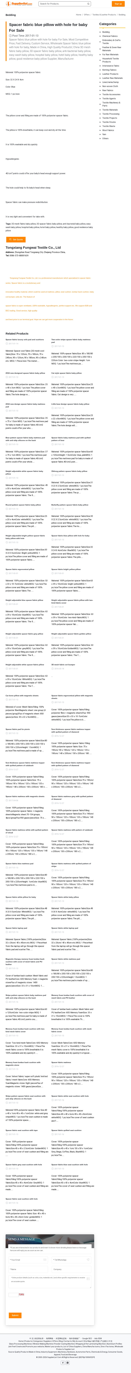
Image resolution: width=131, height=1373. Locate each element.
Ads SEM (98, 1338)
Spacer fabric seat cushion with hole (22, 1199)
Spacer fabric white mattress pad (65, 959)
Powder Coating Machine (64, 1344)
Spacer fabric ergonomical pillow (20, 569)
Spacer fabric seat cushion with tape (22, 1130)
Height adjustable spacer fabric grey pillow (24, 634)
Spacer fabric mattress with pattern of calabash (72, 830)
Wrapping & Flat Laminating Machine (91, 1344)
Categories (37, 1341)
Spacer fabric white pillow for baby (21, 897)
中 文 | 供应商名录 (36, 1338)
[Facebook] (63, 1363)
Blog (61, 1341)
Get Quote (18, 239)
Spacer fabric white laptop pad (64, 928)
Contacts (68, 1341)
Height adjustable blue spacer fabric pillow (24, 600)
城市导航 (95, 1341)
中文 (110, 1341)
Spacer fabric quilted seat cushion (66, 1130)
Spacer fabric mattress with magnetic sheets (25, 796)
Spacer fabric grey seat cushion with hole (24, 1165)
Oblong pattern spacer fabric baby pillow (69, 471)
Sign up (118, 4)
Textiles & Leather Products (104, 15)
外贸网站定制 (61, 1338)
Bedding (122, 15)
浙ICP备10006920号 (87, 1357)
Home (78, 15)
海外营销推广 (74, 1338)
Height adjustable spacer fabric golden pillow (71, 634)
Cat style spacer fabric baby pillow (66, 373)
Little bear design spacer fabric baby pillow (70, 404)
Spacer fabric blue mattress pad (19, 864)
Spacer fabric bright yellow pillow (66, 569)
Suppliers (47, 1341)
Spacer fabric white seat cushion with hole (70, 1096)
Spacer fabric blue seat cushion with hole (69, 1165)
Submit (15, 1315)
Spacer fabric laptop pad (16, 928)
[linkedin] (68, 1363)
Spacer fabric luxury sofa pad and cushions (25, 340)
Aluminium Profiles (114, 1344)
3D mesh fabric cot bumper (63, 665)
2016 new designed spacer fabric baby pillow (25, 373)
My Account (78, 1341)
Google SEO (87, 1338)
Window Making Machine (43, 1344)
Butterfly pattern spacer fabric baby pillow (69, 505)
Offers (87, 15)
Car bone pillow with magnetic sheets (22, 696)
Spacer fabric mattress (61, 1062)
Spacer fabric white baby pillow (65, 897)
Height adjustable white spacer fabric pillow (25, 665)
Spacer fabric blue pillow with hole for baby (70, 536)
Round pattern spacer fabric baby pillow (23, 505)
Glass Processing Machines (20, 1344)
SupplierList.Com (54, 1357)
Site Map (87, 1341)
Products (28, 1341)
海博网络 (49, 1338)
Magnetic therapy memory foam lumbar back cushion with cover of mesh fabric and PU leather (25, 961)
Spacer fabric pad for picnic (18, 729)
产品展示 (104, 1341)
